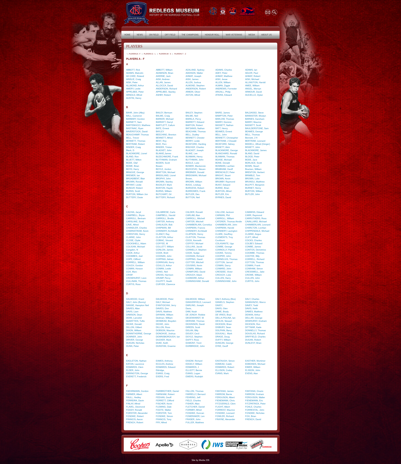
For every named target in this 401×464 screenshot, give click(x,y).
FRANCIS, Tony (163, 419)
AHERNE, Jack (163, 76)
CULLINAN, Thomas (136, 281)
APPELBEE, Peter (135, 92)
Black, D (130, 150)
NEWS (140, 35)
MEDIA (251, 35)
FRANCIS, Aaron (134, 419)
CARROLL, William (224, 218)
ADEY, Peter (221, 73)
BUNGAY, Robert (134, 188)
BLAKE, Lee (192, 153)
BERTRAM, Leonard (255, 141)
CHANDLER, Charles (136, 228)
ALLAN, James (163, 82)
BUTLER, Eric (222, 194)
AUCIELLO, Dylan (254, 95)
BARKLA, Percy (193, 119)
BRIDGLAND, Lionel (166, 175)
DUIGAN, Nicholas (135, 343)
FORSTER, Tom (164, 413)
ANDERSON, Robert (196, 88)
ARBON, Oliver (193, 92)
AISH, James (192, 79)
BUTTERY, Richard (165, 197)
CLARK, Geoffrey (223, 234)
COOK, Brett (162, 253)
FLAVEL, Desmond (135, 406)
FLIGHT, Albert (222, 406)
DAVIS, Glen (221, 308)
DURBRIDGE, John (195, 346)
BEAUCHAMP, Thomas (137, 134)
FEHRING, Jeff (193, 397)
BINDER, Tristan (164, 147)
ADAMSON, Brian (164, 73)
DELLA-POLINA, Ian (225, 318)
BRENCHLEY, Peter (225, 172)
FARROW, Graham (254, 394)
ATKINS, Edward (223, 95)
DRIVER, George (134, 340)
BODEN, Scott (163, 163)
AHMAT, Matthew (223, 76)
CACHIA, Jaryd (133, 212)
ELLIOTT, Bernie (194, 370)
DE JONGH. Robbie (195, 314)
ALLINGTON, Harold (255, 82)
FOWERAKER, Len (195, 416)
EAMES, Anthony (164, 361)
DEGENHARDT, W (195, 318)
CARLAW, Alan (193, 215)
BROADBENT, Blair (135, 178)
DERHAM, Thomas (195, 321)
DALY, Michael (163, 302)
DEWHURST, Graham (256, 321)
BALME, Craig (163, 116)
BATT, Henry (221, 128)
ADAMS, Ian (251, 70)
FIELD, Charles (193, 400)
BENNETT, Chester (195, 137)
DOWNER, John (134, 336)
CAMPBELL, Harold (165, 215)
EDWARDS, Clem (134, 367)
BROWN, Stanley (164, 181)
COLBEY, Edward (253, 243)
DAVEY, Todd (251, 305)
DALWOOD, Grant (135, 299)
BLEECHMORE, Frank (167, 156)
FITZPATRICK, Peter (255, 403)
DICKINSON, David (195, 324)
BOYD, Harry (132, 169)
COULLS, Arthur (164, 265)
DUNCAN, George (224, 343)
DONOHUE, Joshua (165, 333)
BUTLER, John (252, 194)
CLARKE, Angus (253, 234)
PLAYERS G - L (150, 54)
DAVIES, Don (162, 308)
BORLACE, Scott (253, 163)
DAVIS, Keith (251, 308)
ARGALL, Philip (223, 92)
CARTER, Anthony (165, 221)
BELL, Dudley (192, 134)
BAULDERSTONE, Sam (257, 128)
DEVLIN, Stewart (223, 321)
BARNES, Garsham (254, 119)
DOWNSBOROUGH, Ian (168, 336)
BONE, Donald (222, 163)
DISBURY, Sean (223, 327)
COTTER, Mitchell (194, 262)
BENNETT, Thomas (135, 141)
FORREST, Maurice (225, 410)
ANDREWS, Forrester (226, 88)
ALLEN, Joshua (193, 82)
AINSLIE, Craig (133, 79)
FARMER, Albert (134, 394)
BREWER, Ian (133, 175)
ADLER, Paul (251, 73)
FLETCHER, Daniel (195, 406)
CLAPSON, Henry (194, 234)
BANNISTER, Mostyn (255, 116)
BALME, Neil (192, 116)
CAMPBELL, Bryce (135, 215)
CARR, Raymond (253, 215)
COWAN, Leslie (163, 268)
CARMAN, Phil (222, 215)
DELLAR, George (253, 318)
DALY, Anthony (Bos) (225, 299)
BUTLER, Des (192, 194)
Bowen (159, 166)
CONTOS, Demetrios (255, 249)
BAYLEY (160, 131)
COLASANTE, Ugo (224, 243)
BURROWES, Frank (195, 191)
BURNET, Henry (253, 188)
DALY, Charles (252, 299)
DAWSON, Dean (134, 314)
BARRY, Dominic (223, 122)
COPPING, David (194, 259)
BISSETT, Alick (222, 147)
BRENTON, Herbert (255, 172)
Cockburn (220, 240)
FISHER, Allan (193, 403)
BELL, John (221, 134)
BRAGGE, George (135, 172)
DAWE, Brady (222, 311)
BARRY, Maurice (253, 122)
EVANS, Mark (222, 373)
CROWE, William (253, 275)
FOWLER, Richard (224, 416)
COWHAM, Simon (254, 268)
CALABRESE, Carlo (165, 212)
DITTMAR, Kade (253, 327)
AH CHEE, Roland (135, 76)
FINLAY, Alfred (133, 403)
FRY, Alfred (161, 422)
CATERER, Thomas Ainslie (228, 221)
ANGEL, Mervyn (253, 88)
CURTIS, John (252, 281)
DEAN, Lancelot (134, 318)
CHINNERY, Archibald (166, 231)
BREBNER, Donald (195, 172)
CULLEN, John (252, 278)
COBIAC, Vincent (164, 240)
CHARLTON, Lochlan (255, 228)
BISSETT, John (252, 147)
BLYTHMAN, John (194, 159)
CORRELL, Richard (254, 259)
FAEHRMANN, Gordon (137, 391)
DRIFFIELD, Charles (255, 336)
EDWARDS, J (192, 367)
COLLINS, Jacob (194, 246)
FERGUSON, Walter (255, 397)
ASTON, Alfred (193, 95)
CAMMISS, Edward (254, 212)
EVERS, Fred (162, 376)
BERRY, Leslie (193, 141)
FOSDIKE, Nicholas (254, 413)
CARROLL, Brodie (165, 218)
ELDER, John (132, 370)
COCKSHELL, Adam (136, 243)
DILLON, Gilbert (134, 327)
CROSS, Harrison (164, 275)
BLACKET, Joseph (195, 150)
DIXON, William (133, 330)
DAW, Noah (191, 311)
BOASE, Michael (223, 159)
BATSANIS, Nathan (195, 128)
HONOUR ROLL (212, 35)
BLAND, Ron (132, 156)
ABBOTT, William (164, 70)
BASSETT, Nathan (224, 125)
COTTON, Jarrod (223, 262)
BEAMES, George (254, 131)
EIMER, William (252, 367)
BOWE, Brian (132, 166)
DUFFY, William (223, 340)
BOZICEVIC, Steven (196, 169)
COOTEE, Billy (252, 256)
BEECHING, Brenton (166, 134)
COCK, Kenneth (193, 240)
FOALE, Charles (253, 406)
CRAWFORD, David (195, 271)
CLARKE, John (133, 237)
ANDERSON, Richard (166, 88)
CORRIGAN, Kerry (165, 262)
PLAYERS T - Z (180, 54)
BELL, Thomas (252, 134)
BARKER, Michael (165, 119)
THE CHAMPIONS (190, 35)
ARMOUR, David (253, 92)
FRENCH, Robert (134, 422)
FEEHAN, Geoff (163, 397)
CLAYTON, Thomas (195, 237)
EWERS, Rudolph (194, 376)
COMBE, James (253, 246)
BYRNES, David (223, 197)
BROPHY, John (163, 178)
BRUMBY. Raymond (225, 181)
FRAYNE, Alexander (225, 419)
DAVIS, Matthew (164, 311)
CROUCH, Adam (194, 275)
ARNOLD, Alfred (134, 95)
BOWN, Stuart (252, 166)
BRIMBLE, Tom (252, 175)
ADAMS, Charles (223, 70)
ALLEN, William (223, 82)
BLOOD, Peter (252, 156)
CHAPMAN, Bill (163, 228)
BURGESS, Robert (195, 188)
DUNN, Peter (132, 346)
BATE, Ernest (162, 128)
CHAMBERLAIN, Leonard (257, 224)
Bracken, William (253, 169)
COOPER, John (223, 256)
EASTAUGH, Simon (225, 361)
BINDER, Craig (133, 147)
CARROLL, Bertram (136, 218)
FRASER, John (193, 419)
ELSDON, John (252, 370)
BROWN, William (194, 181)
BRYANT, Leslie (133, 185)
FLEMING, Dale (164, 406)
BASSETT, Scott (253, 125)
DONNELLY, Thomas (255, 330)
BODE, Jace (251, 159)
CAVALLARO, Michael (256, 221)
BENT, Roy (161, 141)
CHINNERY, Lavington (226, 231)
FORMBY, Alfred (194, 410)
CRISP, (129, 275)
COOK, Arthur (133, 253)
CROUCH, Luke (223, 275)
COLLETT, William (165, 246)
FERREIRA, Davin (135, 400)
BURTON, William (254, 191)
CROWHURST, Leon (136, 278)
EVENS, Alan (251, 373)
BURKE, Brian (222, 188)
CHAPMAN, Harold (224, 228)
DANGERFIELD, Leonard (198, 302)
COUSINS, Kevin (194, 265)
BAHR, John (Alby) (135, 112)
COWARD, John (223, 268)
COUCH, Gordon (134, 265)
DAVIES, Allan (133, 308)
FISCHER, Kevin (164, 403)
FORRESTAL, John (254, 410)
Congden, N (132, 249)
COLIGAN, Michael (135, 246)
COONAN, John (164, 256)
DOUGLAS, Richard (255, 333)
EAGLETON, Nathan (136, 361)
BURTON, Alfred (223, 191)
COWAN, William (194, 268)
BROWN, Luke (252, 178)
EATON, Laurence (135, 364)
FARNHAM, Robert (165, 394)
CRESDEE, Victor (224, 271)
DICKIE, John (162, 324)
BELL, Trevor (132, 137)
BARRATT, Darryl (164, 122)
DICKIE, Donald (134, 324)
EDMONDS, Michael (255, 364)
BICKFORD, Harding (196, 144)
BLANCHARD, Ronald (226, 153)
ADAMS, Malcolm (134, 73)
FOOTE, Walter (163, 410)
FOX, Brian (250, 416)
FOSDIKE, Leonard (224, 413)
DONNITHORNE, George (138, 333)
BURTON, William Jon (137, 194)
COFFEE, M (162, 243)
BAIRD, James (222, 112)
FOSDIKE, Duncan (195, 413)
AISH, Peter (132, 82)
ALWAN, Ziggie (222, 85)
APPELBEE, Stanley (166, 92)
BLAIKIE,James (163, 153)
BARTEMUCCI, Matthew (138, 125)
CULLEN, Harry (223, 278)
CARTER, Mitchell (194, 221)
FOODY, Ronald (134, 410)
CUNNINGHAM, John (226, 281)
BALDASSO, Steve (254, 112)
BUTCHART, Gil (163, 194)
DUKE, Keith (162, 343)
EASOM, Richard (194, 361)
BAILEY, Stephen (194, 112)
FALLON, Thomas (194, 391)
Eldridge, (160, 370)
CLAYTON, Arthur (164, 237)
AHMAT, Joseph (193, 76)
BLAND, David (252, 153)
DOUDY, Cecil (192, 333)
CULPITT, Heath (164, 281)
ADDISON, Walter (194, 73)
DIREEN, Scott (193, 327)
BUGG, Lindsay (193, 185)
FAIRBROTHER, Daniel (167, 391)
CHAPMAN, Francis (195, 228)
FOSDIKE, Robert (135, 416)
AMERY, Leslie (133, 88)
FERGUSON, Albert (225, 397)
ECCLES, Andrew (164, 364)
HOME (127, 35)
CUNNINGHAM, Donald (197, 281)
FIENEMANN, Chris (225, 400)
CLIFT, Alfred (251, 237)
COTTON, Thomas (254, 262)
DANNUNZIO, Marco (255, 302)
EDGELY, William (194, 364)
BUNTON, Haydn (164, 188)
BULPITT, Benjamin (254, 185)
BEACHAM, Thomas (196, 131)
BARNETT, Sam (134, 122)
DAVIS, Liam (132, 311)
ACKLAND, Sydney (195, 70)
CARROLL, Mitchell (195, 218)
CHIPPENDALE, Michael (257, 231)
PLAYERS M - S (165, 54)
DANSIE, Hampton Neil (137, 305)
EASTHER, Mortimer (255, 361)
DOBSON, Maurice (165, 330)
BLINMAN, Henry (194, 156)
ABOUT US (266, 35)
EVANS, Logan (193, 373)
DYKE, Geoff (221, 346)
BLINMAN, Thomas (224, 156)
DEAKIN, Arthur (252, 314)
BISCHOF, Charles (195, 147)
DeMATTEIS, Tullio (135, 321)
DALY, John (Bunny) (136, 302)
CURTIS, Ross (133, 284)
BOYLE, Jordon (163, 169)
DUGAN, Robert (253, 340)
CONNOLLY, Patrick (225, 249)
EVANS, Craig (162, 373)
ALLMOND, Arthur (135, 85)
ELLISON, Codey (223, 370)
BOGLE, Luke (192, 163)
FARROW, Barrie (223, 394)
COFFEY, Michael (194, 243)
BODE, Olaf (132, 163)
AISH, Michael (252, 79)
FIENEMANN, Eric (254, 400)
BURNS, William (164, 191)
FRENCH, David (253, 419)
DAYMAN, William (164, 314)
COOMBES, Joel (134, 256)
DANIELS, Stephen (224, 302)
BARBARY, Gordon (135, 119)
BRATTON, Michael (165, 172)
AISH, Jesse (221, 79)
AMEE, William (252, 85)
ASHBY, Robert (163, 95)
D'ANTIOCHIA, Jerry (166, 305)
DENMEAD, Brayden (166, 321)
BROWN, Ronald (134, 181)
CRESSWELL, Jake (254, 271)
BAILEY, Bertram (164, 112)
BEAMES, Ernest (223, 131)
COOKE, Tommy (223, 253)
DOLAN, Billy (192, 330)
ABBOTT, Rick (133, 70)
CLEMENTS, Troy (224, 237)
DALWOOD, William (195, 299)
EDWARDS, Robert (224, 367)
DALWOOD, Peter (165, 299)
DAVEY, (219, 305)
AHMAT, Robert (252, 76)
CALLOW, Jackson (224, 212)
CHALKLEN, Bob (164, 224)
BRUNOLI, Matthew (255, 181)
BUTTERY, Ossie (134, 197)
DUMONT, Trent (193, 343)
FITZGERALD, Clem (225, 403)
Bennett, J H (251, 137)
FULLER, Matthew (195, 422)
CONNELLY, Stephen (196, 249)
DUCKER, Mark (163, 340)
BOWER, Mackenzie (196, 166)
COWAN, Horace (134, 268)
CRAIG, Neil (162, 271)
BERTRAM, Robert (135, 144)
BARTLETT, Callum (165, 125)
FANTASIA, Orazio (254, 391)
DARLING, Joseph (195, 305)
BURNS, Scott (133, 191)
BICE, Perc (161, 144)
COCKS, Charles (253, 240)
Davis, (189, 308)
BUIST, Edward (222, 185)
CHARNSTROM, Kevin (137, 231)
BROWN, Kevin (222, 178)
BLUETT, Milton (133, 159)
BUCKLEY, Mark (164, 185)
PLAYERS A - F (135, 54)
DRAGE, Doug (222, 336)
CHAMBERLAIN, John (226, 224)
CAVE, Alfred (132, 224)
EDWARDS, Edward (165, 367)
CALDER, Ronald (194, 212)
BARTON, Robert (194, 125)
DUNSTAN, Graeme (166, 346)
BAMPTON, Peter (224, 116)
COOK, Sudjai (192, 253)
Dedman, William (164, 318)
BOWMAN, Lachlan (224, 166)
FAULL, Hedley (133, 397)
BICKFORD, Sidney (225, 144)
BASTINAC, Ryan (134, 128)
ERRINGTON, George (137, 373)
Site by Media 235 (200, 460)
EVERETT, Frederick (136, 376)
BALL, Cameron (134, 116)
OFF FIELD (170, 35)
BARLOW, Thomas (224, 119)
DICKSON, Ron (252, 324)
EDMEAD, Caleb (223, 364)
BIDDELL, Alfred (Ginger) (257, 144)
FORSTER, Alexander (137, 413)
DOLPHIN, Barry (223, 330)
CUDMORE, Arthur (195, 278)
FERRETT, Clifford (165, 400)
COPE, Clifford (133, 259)
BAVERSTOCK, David (137, 131)
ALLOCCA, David (164, 85)
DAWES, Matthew (254, 311)
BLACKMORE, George (226, 150)
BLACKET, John (164, 150)
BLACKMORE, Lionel (136, 153)
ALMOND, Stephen (195, 85)
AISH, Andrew (162, 79)
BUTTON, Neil (193, 197)
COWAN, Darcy (223, 265)
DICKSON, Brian (223, 324)
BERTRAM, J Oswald (225, 141)
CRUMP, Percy (163, 278)
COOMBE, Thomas (254, 253)
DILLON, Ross (163, 327)
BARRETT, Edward (195, 122)
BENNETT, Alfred (164, 137)
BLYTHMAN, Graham (166, 159)
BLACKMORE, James (256, 150)
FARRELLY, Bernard (196, 394)
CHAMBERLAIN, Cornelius (199, 224)
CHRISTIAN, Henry (135, 234)
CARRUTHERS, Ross (255, 218)
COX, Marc (131, 271)
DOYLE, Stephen (194, 336)
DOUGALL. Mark (223, 333)
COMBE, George (223, 246)
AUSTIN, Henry (133, 98)
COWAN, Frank (252, 265)
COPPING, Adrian (164, 259)
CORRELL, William (135, 262)
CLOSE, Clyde (133, 240)
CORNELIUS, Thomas (226, 259)
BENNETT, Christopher (226, 137)
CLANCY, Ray (162, 234)
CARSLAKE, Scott (135, 221)
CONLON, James (164, 249)
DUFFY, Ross (192, 340)
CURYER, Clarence (165, 284)
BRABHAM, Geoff (224, 169)
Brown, (189, 178)
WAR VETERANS (234, 35)
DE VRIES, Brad (223, 314)
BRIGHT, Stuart (223, 175)
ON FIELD (154, 35)
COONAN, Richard (195, 256)
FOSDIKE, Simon (164, 416)
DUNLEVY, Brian (253, 343)
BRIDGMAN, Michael (196, 175)
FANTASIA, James (224, 391)
